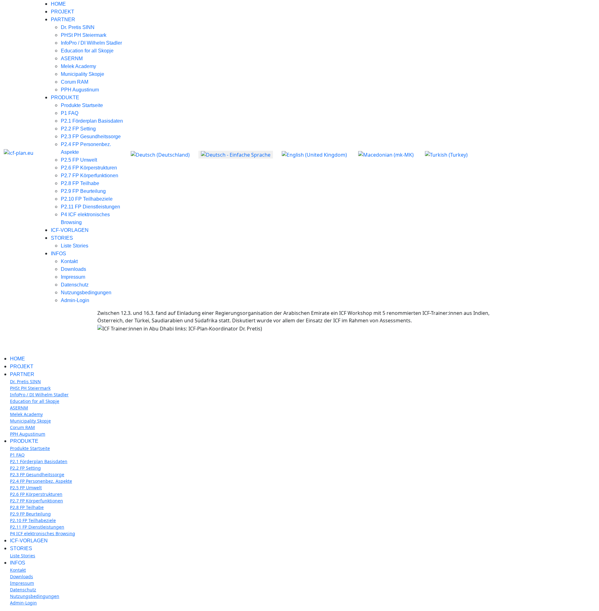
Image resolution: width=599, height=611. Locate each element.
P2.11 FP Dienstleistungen (90, 206)
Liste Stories (74, 245)
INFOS (58, 253)
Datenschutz (75, 284)
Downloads (73, 269)
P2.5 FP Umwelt (79, 160)
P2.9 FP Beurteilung (83, 191)
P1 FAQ (69, 113)
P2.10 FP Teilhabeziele (87, 199)
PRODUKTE (65, 97)
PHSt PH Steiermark (83, 35)
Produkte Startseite (82, 105)
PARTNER (63, 19)
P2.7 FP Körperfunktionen (89, 175)
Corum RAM (74, 82)
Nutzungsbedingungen (86, 292)
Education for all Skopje (87, 50)
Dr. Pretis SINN (78, 27)
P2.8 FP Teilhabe (80, 183)
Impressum (73, 277)
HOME (58, 4)
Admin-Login (75, 300)
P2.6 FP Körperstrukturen (89, 167)
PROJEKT (62, 11)
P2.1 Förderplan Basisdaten (92, 121)
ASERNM (72, 58)
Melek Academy (78, 66)
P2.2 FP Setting (78, 128)
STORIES (62, 238)
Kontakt (69, 261)
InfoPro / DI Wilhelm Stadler (91, 43)
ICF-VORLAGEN (70, 230)
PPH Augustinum (80, 89)
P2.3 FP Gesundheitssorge (91, 136)
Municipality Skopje (82, 74)
